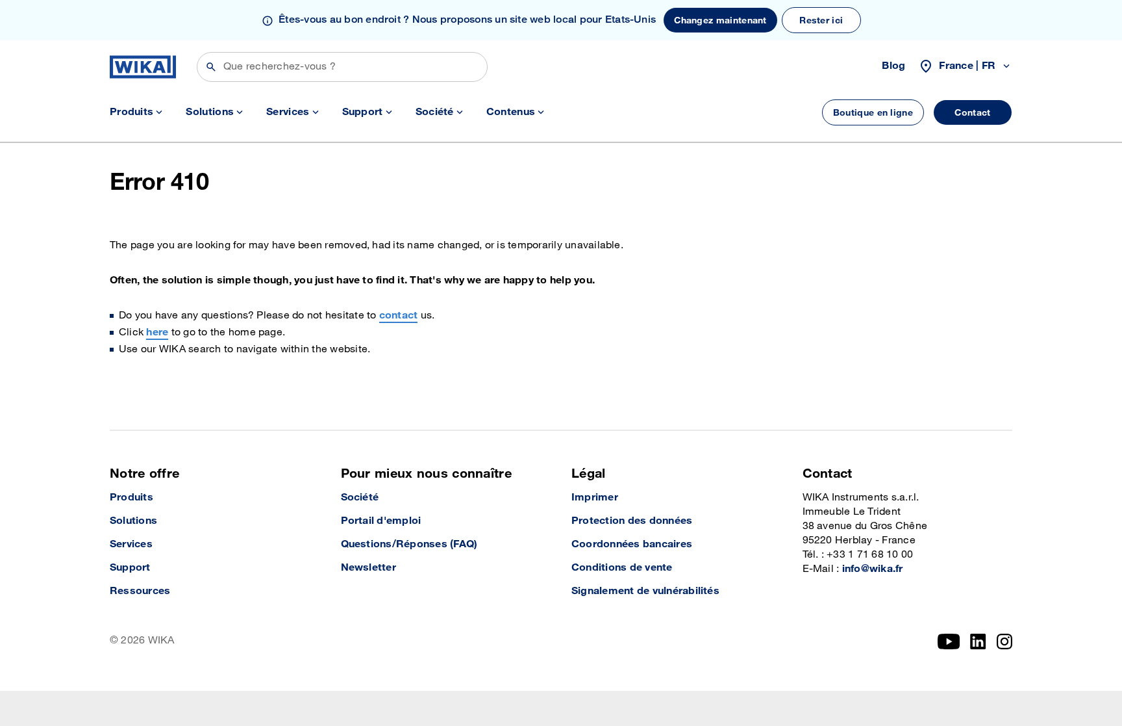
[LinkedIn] (978, 641)
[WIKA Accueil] (143, 67)
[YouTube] (949, 641)
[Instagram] (1004, 641)
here (157, 332)
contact (398, 315)
